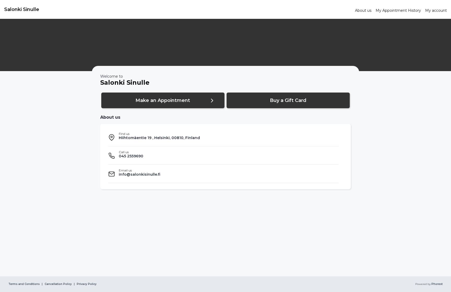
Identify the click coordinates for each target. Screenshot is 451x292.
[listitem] (223, 137)
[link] (177, 9)
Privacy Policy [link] (87, 284)
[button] (162, 100)
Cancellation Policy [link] (58, 284)
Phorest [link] (437, 284)
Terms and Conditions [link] (24, 284)
